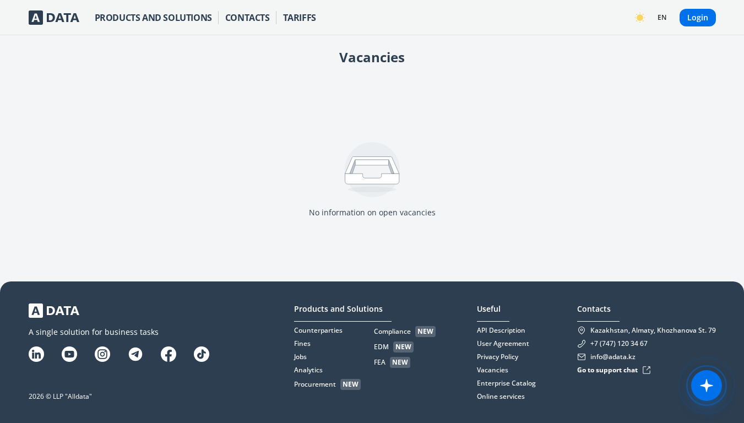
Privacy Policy (497, 356)
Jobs (300, 356)
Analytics (308, 370)
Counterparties (318, 330)
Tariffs (299, 18)
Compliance (392, 331)
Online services (501, 396)
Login (697, 17)
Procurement (315, 384)
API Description (501, 330)
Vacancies (492, 370)
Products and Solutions (153, 18)
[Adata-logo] (54, 17)
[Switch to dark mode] (640, 17)
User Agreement (503, 343)
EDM (381, 347)
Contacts (247, 18)
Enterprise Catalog (506, 383)
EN (662, 17)
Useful (489, 308)
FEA (379, 362)
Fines (302, 343)
